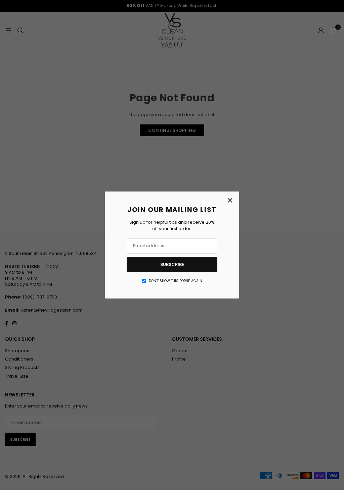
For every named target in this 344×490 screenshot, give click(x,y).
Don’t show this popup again (175, 281)
